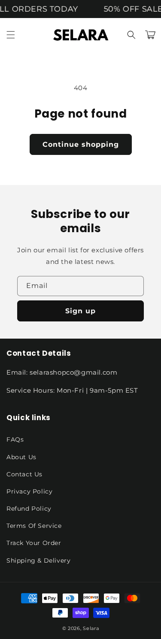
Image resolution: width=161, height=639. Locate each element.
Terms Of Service (34, 526)
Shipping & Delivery (38, 560)
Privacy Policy (29, 491)
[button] (10, 34)
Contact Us (24, 474)
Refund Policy (29, 508)
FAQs (15, 439)
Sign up (80, 311)
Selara (91, 628)
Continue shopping (81, 144)
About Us (21, 457)
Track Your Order (33, 543)
